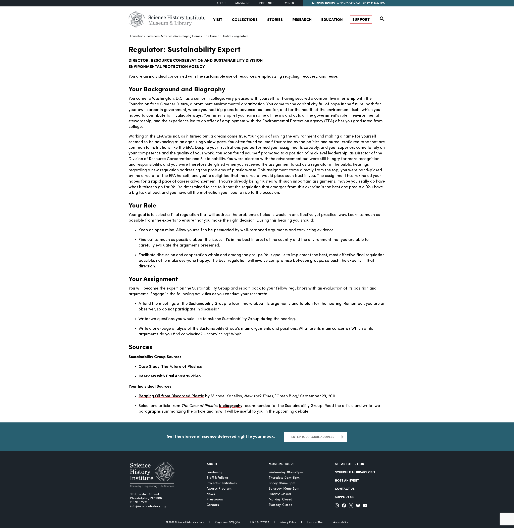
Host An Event (347, 480)
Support (361, 19)
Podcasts (266, 3)
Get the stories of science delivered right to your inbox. (221, 436)
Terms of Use (315, 522)
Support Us (344, 496)
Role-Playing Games (188, 36)
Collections (245, 19)
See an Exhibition (349, 463)
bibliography (230, 406)
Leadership (215, 472)
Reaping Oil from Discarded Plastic (171, 396)
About (221, 3)
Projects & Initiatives (222, 483)
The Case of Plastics (217, 36)
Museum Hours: (324, 3)
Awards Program (219, 488)
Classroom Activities (159, 36)
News (211, 494)
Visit (217, 19)
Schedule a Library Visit (355, 472)
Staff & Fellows (217, 478)
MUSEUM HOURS (281, 463)
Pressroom (215, 499)
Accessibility (340, 522)
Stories (275, 19)
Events (289, 3)
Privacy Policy (288, 522)
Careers (213, 505)
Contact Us (345, 488)
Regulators (241, 36)
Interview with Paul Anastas (164, 376)
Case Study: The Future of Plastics (170, 367)
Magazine (242, 3)
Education (332, 19)
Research (302, 19)
